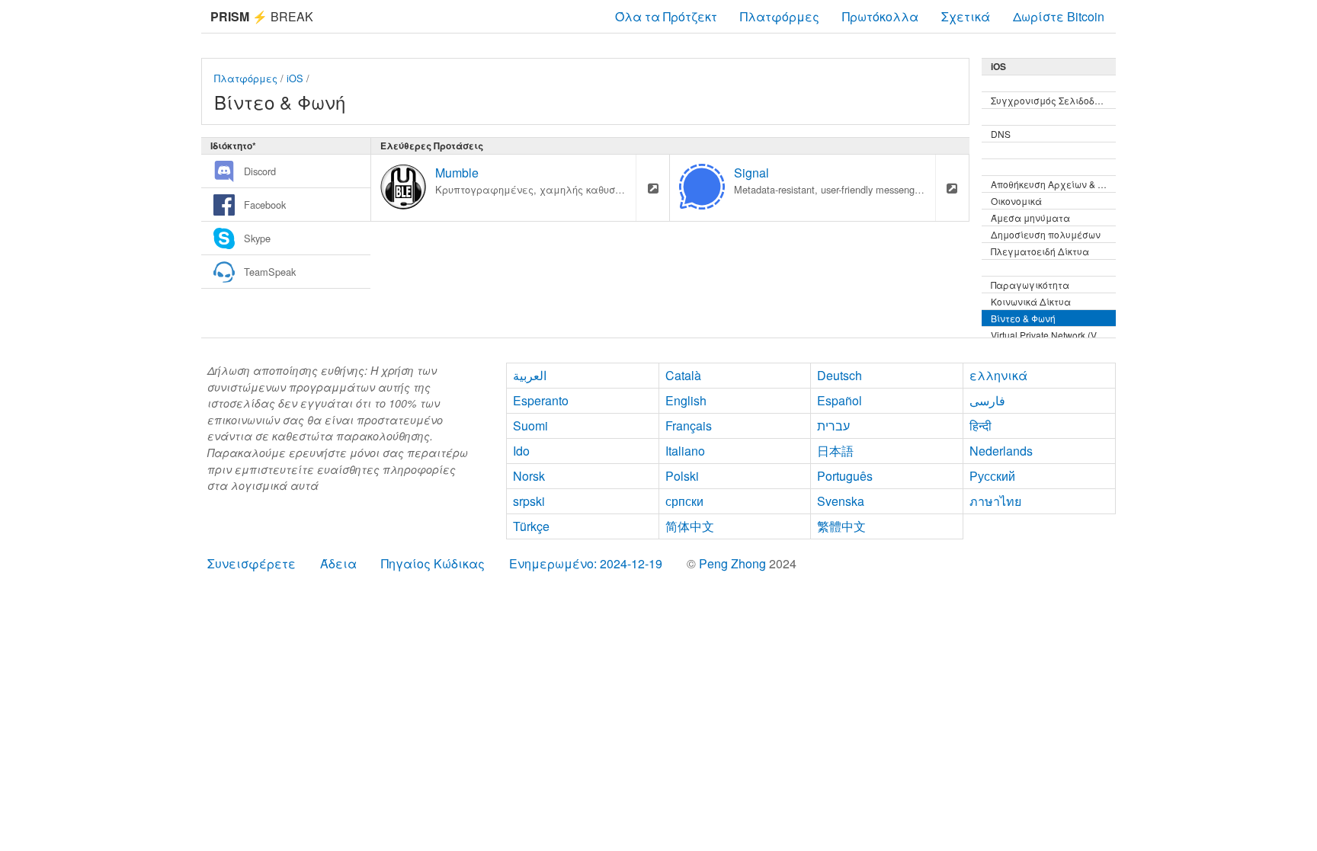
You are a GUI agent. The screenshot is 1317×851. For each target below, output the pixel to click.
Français (688, 425)
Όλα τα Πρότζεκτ (666, 16)
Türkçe (531, 526)
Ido (521, 450)
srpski (529, 501)
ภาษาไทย (995, 501)
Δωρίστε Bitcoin (1058, 16)
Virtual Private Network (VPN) (1052, 334)
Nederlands (1001, 450)
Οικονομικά (1016, 200)
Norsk (529, 476)
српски (684, 501)
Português (845, 476)
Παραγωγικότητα (1030, 284)
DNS (1001, 133)
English (686, 400)
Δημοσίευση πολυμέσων (1046, 234)
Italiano (685, 450)
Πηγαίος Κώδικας (433, 563)
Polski (682, 476)
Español (839, 400)
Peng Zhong (734, 563)
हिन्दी (980, 425)
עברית (833, 425)
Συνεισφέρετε (251, 563)
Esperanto (541, 400)
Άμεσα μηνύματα (1030, 217)
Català (683, 375)
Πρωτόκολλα (880, 16)
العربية (529, 375)
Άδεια (338, 563)
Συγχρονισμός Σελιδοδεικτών (1053, 100)
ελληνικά (998, 375)
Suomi (530, 425)
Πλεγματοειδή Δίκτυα (1040, 251)
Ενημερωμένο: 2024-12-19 (585, 563)
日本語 (835, 450)
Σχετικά (965, 16)
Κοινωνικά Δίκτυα (1031, 301)
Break (261, 16)
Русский (992, 476)
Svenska (840, 501)
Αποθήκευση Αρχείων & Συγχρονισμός (1053, 184)
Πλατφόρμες (779, 16)
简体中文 (689, 526)
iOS (295, 78)
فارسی (987, 400)
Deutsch (839, 375)
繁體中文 (841, 526)
